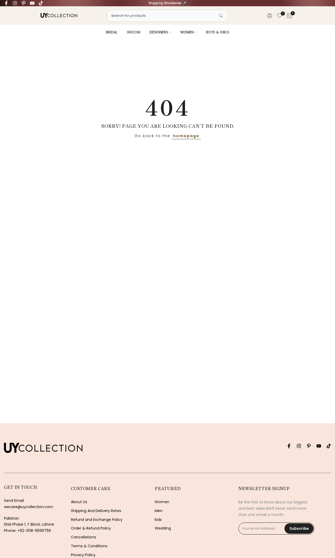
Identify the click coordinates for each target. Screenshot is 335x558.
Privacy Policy (83, 555)
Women (162, 501)
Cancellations (83, 537)
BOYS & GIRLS (217, 32)
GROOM (133, 32)
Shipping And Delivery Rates (96, 510)
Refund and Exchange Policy (96, 519)
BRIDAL (112, 32)
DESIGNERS (158, 32)
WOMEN (187, 32)
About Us (79, 501)
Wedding (163, 528)
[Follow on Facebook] (6, 3)
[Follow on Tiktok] (40, 3)
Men (159, 510)
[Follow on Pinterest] (23, 3)
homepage (186, 135)
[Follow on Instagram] (15, 3)
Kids (158, 519)
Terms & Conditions (89, 546)
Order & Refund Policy (91, 528)
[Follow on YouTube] (32, 3)
